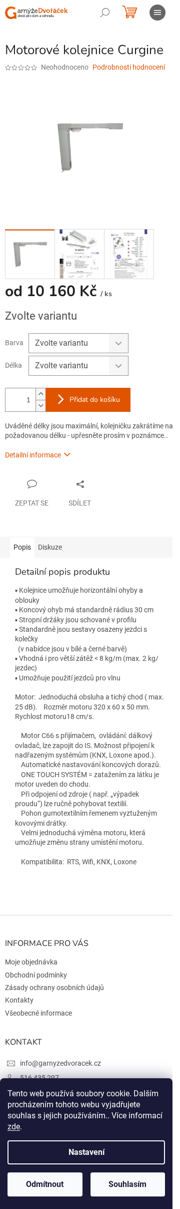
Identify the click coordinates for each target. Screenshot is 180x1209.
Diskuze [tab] (50, 547)
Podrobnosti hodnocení (128, 67)
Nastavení (86, 1152)
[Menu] (158, 13)
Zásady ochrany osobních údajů (54, 988)
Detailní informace (33, 455)
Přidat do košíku (95, 399)
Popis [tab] (22, 547)
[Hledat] (105, 13)
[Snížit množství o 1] (41, 405)
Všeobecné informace (38, 1013)
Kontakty (19, 1000)
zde (14, 1126)
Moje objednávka (31, 962)
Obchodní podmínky (36, 975)
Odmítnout (45, 1184)
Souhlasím (127, 1184)
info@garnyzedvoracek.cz (60, 1063)
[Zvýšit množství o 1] (41, 394)
